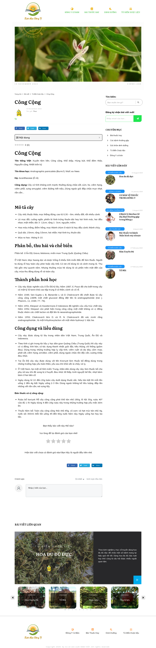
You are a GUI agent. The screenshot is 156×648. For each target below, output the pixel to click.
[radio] (48, 442)
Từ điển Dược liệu (117, 150)
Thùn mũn (93, 598)
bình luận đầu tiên (94, 479)
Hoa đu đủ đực (126, 176)
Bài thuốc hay (116, 135)
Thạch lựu (124, 598)
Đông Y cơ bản (116, 155)
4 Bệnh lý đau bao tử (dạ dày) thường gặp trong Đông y (129, 216)
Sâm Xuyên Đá (126, 251)
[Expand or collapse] (99, 137)
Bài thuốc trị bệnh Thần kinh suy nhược (130, 234)
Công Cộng (28, 101)
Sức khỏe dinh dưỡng (119, 145)
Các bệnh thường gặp (119, 140)
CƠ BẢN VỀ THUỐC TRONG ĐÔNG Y (128, 196)
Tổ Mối (122, 270)
